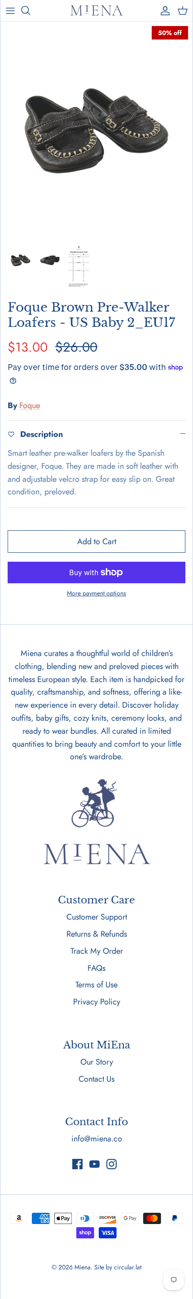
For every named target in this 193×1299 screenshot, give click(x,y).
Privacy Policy (96, 1002)
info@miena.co (96, 1139)
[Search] (30, 10)
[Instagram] (111, 1164)
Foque (29, 405)
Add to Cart (96, 541)
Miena (83, 1267)
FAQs (96, 968)
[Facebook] (77, 1164)
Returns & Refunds (96, 934)
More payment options (96, 593)
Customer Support (96, 917)
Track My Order (96, 951)
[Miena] (96, 10)
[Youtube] (94, 1164)
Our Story (96, 1062)
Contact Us (96, 1079)
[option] (96, 131)
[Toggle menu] (10, 10)
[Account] (163, 10)
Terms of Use (96, 985)
